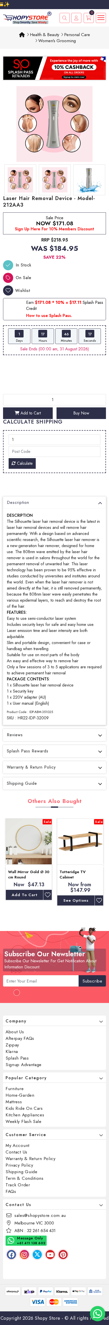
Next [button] (103, 864)
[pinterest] (63, 1254)
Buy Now (81, 413)
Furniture (15, 1089)
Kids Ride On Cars (24, 1108)
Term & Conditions (25, 1178)
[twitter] (37, 1254)
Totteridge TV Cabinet (73, 874)
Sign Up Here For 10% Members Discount (54, 229)
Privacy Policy (19, 1165)
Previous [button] (5, 864)
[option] (54, 124)
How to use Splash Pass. (49, 315)
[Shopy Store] (27, 17)
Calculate (24, 463)
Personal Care (77, 35)
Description (18, 502)
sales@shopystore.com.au (40, 1215)
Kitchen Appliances (25, 1115)
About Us (15, 1032)
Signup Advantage (24, 1065)
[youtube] (50, 1254)
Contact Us (16, 1152)
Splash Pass (17, 1058)
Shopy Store (47, 1318)
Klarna (12, 1051)
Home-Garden (20, 1095)
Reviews (15, 735)
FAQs (11, 1191)
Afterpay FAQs (20, 1038)
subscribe (92, 981)
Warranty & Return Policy (31, 767)
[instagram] (24, 1254)
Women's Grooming (57, 41)
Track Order (18, 1185)
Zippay (12, 1045)
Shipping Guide (22, 783)
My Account (17, 1145)
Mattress (14, 1102)
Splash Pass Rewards (27, 751)
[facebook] (11, 1254)
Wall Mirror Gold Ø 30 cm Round (28, 874)
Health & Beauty (44, 35)
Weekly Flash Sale (24, 1121)
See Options (75, 900)
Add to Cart (30, 413)
